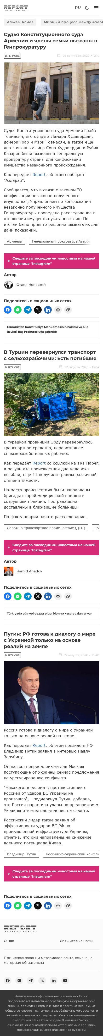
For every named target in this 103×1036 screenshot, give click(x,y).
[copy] (68, 310)
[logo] (16, 8)
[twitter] (38, 310)
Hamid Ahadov (29, 571)
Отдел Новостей (31, 285)
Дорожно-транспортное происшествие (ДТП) (46, 528)
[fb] (7, 310)
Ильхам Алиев (20, 22)
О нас (9, 941)
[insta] (19, 980)
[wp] (18, 310)
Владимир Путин (21, 854)
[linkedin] (48, 310)
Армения (14, 241)
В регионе (12, 55)
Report (39, 174)
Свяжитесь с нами (76, 941)
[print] (58, 310)
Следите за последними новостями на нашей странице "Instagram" (54, 261)
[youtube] (65, 980)
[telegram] (28, 310)
